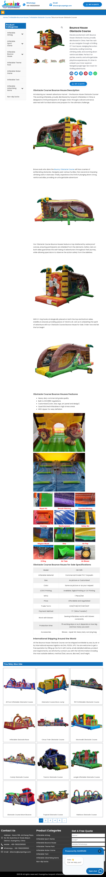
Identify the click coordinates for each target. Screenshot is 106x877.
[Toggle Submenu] (22, 34)
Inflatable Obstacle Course (40, 17)
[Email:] (50, 4)
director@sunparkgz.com (62, 6)
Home (5, 17)
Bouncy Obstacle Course (64, 169)
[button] (2, 12)
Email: (55, 3)
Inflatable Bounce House (18, 17)
